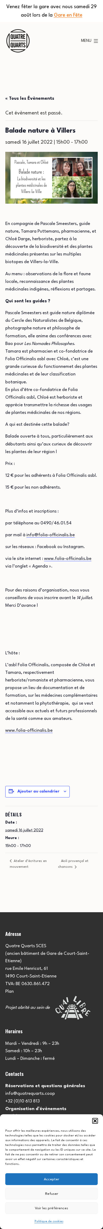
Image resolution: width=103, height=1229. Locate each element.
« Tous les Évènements (29, 98)
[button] (95, 1120)
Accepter (51, 1179)
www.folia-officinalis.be (67, 558)
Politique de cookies (49, 1221)
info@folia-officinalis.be (50, 535)
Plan (9, 991)
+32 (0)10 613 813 (22, 1101)
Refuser (51, 1194)
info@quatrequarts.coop (30, 1093)
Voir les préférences (51, 1208)
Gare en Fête (68, 15)
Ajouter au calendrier (38, 792)
